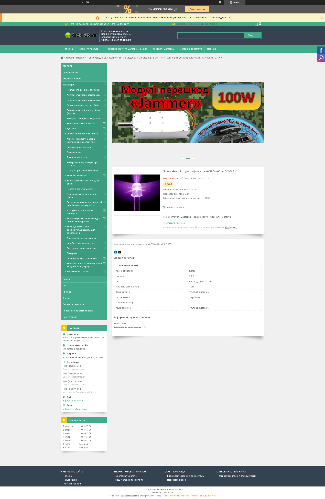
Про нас (211, 49)
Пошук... (252, 35)
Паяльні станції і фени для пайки (83, 90)
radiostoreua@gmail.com (75, 409)
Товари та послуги (88, 49)
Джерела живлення (77, 157)
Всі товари (68, 84)
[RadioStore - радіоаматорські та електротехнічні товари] (80, 36)
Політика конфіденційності (203, 496)
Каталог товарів (72, 483)
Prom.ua (179, 490)
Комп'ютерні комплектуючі (81, 243)
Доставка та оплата (190, 49)
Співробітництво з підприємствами (237, 476)
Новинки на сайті (71, 72)
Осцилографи (74, 152)
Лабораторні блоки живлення (82, 170)
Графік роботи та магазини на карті (127, 49)
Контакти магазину (163, 49)
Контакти (67, 66)
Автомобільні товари (78, 271)
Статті (66, 285)
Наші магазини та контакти (129, 480)
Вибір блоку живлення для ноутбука (185, 476)
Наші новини (70, 480)
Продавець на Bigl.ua (162, 493)
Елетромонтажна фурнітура (81, 248)
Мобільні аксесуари (77, 175)
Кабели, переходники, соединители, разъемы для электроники (81, 229)
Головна (68, 49)
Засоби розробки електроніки (82, 133)
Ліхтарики (72, 253)
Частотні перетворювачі (80, 189)
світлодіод (124, 244)
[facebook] (115, 252)
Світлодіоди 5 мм (148, 57)
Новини (66, 279)
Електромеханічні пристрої (81, 123)
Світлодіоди (129, 57)
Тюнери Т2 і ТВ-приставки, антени (84, 118)
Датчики (71, 128)
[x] (119, 252)
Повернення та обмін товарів (78, 310)
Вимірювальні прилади (79, 147)
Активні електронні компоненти (83, 95)
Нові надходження (176, 480)
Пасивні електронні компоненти (83, 100)
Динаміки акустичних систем (81, 238)
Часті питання (70, 317)
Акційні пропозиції (72, 78)
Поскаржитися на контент (176, 496)
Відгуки (66, 298)
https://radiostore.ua (73, 400)
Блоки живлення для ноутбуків (83, 105)
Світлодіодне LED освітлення (105, 57)
